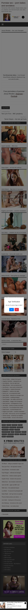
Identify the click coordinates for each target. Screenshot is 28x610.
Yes (11, 309)
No (16, 309)
